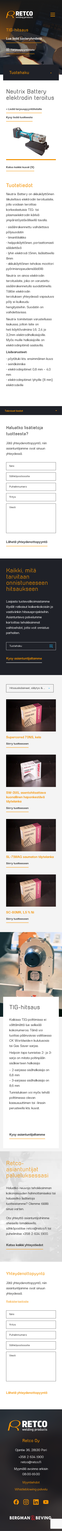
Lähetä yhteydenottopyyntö (26, 542)
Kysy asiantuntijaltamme (24, 658)
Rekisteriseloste (17, 1301)
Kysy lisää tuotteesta (19, 117)
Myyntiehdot (31, 1482)
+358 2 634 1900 (35, 1233)
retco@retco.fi (36, 1228)
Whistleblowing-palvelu (31, 1489)
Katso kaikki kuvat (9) (20, 167)
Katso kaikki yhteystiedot (24, 1245)
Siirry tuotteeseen (17, 744)
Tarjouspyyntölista (22, 50)
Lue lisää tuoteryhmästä (24, 38)
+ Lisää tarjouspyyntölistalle (24, 109)
